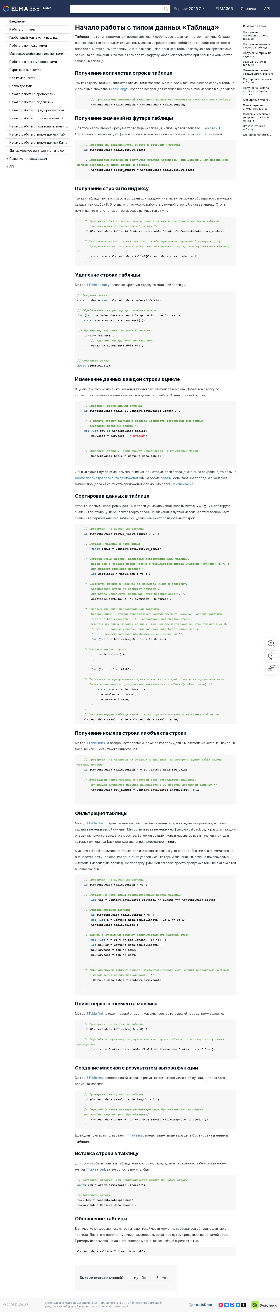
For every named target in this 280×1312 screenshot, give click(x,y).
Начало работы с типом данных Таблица (39, 134)
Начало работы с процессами (32, 94)
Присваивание (182, 484)
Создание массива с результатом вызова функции (256, 117)
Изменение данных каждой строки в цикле (258, 72)
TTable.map (95, 1078)
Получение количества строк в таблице (255, 35)
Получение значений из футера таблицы (257, 46)
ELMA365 (224, 9)
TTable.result (210, 128)
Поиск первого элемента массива (255, 107)
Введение (17, 21)
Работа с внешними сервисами (33, 62)
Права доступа (21, 86)
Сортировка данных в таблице (257, 80)
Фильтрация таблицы (257, 99)
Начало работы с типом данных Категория (39, 142)
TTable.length (118, 89)
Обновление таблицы (257, 134)
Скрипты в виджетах (25, 70)
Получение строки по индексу (257, 54)
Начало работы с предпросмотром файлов (39, 110)
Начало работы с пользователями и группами (39, 126)
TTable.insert (95, 1169)
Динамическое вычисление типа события (39, 150)
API (267, 9)
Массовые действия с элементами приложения (39, 53)
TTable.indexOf (97, 743)
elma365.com (203, 1305)
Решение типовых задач (28, 158)
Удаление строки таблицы (254, 63)
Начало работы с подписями (31, 102)
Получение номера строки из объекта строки (256, 91)
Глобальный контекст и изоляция (34, 37)
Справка (248, 9)
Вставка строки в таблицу (254, 127)
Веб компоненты (22, 78)
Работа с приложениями (28, 45)
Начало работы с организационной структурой (39, 118)
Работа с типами (22, 29)
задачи (166, 478)
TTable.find (94, 1013)
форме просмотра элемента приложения (106, 478)
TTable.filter (95, 823)
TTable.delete (96, 285)
